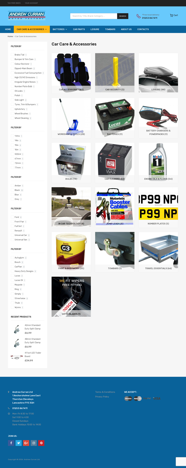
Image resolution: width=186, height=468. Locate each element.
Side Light (19, 100)
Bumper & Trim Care (24, 59)
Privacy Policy (102, 396)
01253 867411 (149, 18)
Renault (18, 230)
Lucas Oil (19, 280)
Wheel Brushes (21, 113)
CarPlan (18, 267)
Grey (17, 199)
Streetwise (20, 298)
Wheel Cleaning (22, 118)
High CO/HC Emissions (25, 77)
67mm (18, 158)
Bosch (17, 262)
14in (16, 140)
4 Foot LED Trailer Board (33, 354)
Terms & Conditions (105, 392)
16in (16, 149)
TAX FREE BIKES (14, 3)
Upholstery (20, 109)
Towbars (110, 29)
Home (8, 29)
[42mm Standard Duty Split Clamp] (17, 334)
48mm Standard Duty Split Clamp (33, 341)
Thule (17, 303)
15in (16, 145)
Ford (17, 217)
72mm (18, 163)
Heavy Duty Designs (24, 271)
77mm (18, 167)
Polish (17, 95)
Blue (17, 194)
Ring (17, 289)
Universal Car (21, 235)
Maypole (18, 285)
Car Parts (79, 29)
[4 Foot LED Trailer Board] (17, 362)
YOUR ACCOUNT (31, 3)
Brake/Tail (19, 55)
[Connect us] (11, 443)
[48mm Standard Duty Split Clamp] (17, 348)
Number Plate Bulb (23, 86)
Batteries (58, 29)
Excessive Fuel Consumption (28, 73)
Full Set (18, 226)
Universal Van (21, 240)
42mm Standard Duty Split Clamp (33, 327)
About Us (126, 29)
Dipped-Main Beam (23, 68)
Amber (18, 185)
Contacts (143, 29)
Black (17, 190)
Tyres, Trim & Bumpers (25, 104)
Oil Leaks (19, 91)
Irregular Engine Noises (25, 82)
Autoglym (19, 258)
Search (122, 16)
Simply (18, 294)
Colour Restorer (22, 64)
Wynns (18, 307)
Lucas (17, 276)
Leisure (95, 29)
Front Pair (19, 221)
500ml (18, 154)
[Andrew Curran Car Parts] (26, 19)
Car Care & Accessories (30, 29)
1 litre (17, 136)
